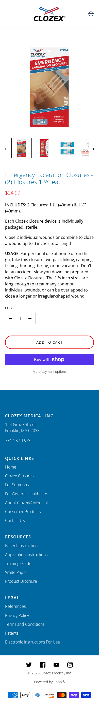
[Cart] (90, 13)
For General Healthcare (26, 494)
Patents (11, 633)
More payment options (50, 371)
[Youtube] (56, 664)
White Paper (16, 572)
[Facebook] (42, 664)
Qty (9, 307)
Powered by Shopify (49, 681)
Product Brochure (21, 581)
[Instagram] (70, 664)
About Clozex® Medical (26, 502)
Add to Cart (49, 342)
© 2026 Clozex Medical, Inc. (49, 673)
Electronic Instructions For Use (32, 642)
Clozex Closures (19, 476)
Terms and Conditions (24, 624)
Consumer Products (23, 511)
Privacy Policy (17, 615)
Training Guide (18, 563)
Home (10, 467)
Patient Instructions (22, 545)
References (15, 606)
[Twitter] (29, 664)
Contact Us (15, 520)
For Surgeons (17, 484)
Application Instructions (26, 554)
